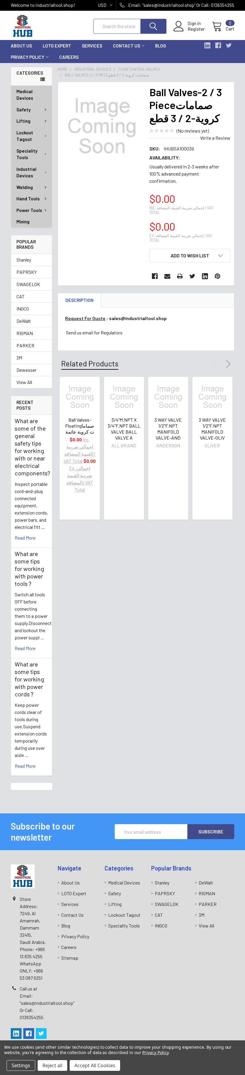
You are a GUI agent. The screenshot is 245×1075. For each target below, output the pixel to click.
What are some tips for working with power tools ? (29, 568)
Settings (21, 1065)
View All (24, 382)
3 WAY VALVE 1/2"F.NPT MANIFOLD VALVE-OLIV (212, 428)
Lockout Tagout (24, 136)
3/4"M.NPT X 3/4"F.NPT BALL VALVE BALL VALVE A (124, 428)
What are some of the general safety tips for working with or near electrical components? (32, 447)
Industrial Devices (26, 172)
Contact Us (126, 45)
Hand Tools (28, 198)
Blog (160, 45)
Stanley (23, 259)
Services (92, 45)
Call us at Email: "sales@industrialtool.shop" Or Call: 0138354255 (47, 1003)
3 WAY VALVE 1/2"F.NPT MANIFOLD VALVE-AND (168, 428)
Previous (215, 364)
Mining (23, 221)
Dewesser (26, 370)
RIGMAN (24, 333)
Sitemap (69, 958)
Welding (24, 187)
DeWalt (23, 321)
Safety (23, 109)
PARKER (25, 345)
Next (227, 364)
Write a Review (215, 138)
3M (19, 357)
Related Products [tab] (89, 363)
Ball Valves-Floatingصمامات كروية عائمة (79, 425)
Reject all (52, 1065)
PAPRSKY (26, 272)
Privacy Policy (27, 57)
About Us (21, 45)
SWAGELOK (28, 284)
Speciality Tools (26, 154)
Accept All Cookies (94, 1065)
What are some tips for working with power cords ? (29, 679)
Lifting (23, 121)
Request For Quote (85, 318)
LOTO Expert (57, 45)
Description (79, 300)
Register (196, 29)
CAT (20, 296)
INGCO (22, 308)
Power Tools (29, 210)
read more (25, 537)
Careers (69, 57)
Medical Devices (24, 95)
